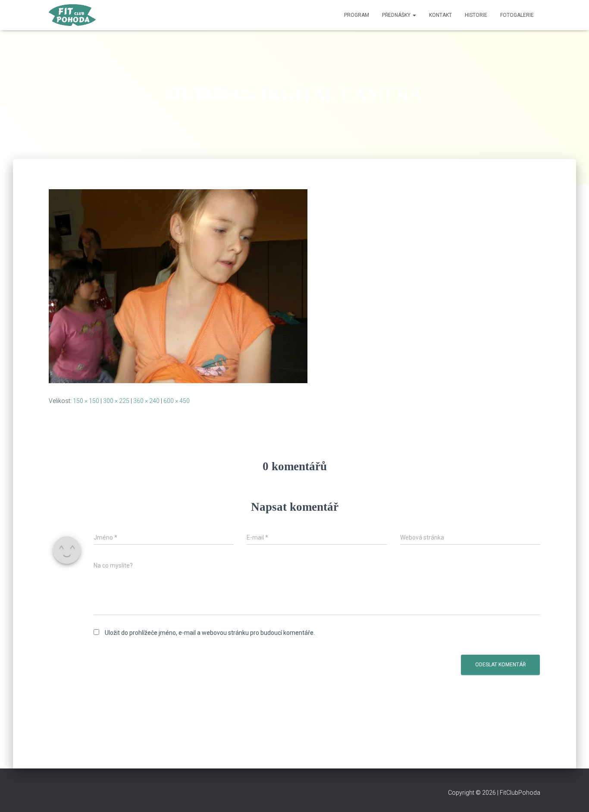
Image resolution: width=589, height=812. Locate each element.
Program (356, 15)
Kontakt (440, 15)
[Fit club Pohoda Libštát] (72, 15)
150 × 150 (86, 400)
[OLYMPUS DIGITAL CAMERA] (178, 285)
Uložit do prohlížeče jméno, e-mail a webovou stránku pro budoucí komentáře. (210, 632)
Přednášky (397, 15)
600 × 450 (176, 400)
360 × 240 (146, 400)
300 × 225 (116, 400)
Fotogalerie (517, 15)
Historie (476, 15)
